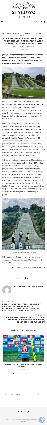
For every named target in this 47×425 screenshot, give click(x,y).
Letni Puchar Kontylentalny (12, 33)
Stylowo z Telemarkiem (26, 47)
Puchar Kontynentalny (33, 33)
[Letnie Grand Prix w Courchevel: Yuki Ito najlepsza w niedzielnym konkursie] (23, 348)
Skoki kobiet (23, 35)
